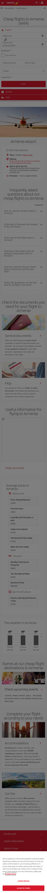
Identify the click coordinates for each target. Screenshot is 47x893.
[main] (23, 872)
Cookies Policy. (11, 874)
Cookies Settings (23, 881)
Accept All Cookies (23, 888)
